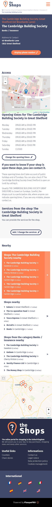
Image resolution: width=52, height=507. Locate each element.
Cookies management (37, 464)
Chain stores (7, 458)
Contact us (32, 455)
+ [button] (5, 78)
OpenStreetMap (44, 112)
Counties (6, 455)
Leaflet (35, 112)
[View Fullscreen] (3, 378)
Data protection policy (38, 461)
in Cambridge (16, 329)
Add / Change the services (24, 232)
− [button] (5, 82)
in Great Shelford (18, 307)
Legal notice (33, 458)
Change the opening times (17, 157)
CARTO (48, 418)
